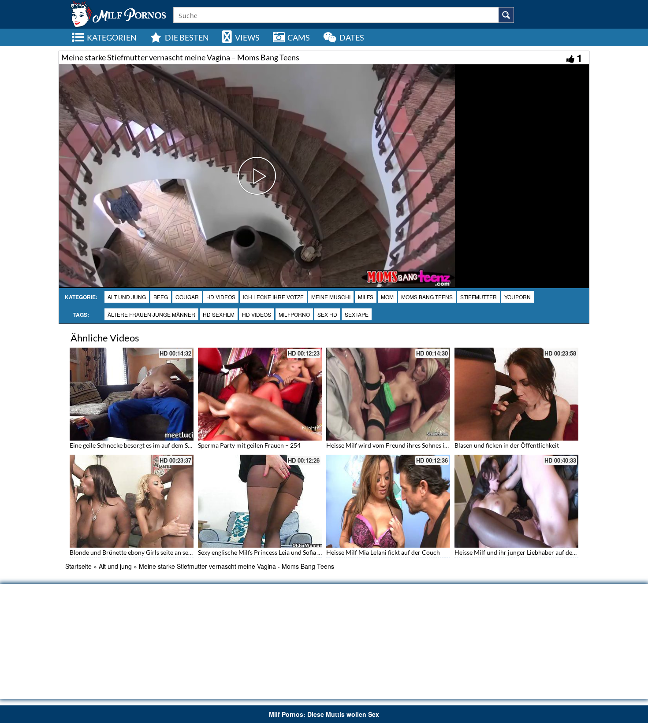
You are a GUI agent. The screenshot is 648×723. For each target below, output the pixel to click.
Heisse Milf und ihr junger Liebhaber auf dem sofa (522, 552)
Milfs (365, 296)
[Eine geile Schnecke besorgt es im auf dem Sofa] (132, 394)
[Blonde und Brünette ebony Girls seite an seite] (132, 501)
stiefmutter (478, 296)
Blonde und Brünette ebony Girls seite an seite (132, 552)
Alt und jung (127, 296)
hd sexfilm (219, 314)
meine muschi (330, 296)
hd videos (256, 314)
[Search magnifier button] (506, 14)
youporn (517, 296)
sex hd (327, 314)
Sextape (357, 314)
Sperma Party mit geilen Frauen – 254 (249, 445)
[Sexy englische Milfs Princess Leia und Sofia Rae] (260, 501)
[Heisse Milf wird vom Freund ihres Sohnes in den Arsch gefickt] (388, 394)
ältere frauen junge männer (151, 314)
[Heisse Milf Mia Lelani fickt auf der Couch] (388, 501)
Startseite (78, 566)
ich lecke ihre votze (273, 296)
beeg (160, 296)
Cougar (187, 296)
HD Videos (220, 296)
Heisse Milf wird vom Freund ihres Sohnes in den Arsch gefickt (411, 445)
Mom (387, 296)
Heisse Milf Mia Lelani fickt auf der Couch (383, 552)
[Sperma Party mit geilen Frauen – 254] (260, 394)
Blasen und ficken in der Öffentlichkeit (506, 445)
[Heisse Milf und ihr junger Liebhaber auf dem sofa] (516, 501)
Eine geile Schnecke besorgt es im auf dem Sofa (133, 445)
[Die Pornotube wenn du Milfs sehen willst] (117, 13)
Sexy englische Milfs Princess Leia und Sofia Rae (263, 552)
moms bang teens (427, 296)
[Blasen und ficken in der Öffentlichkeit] (516, 394)
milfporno (294, 314)
